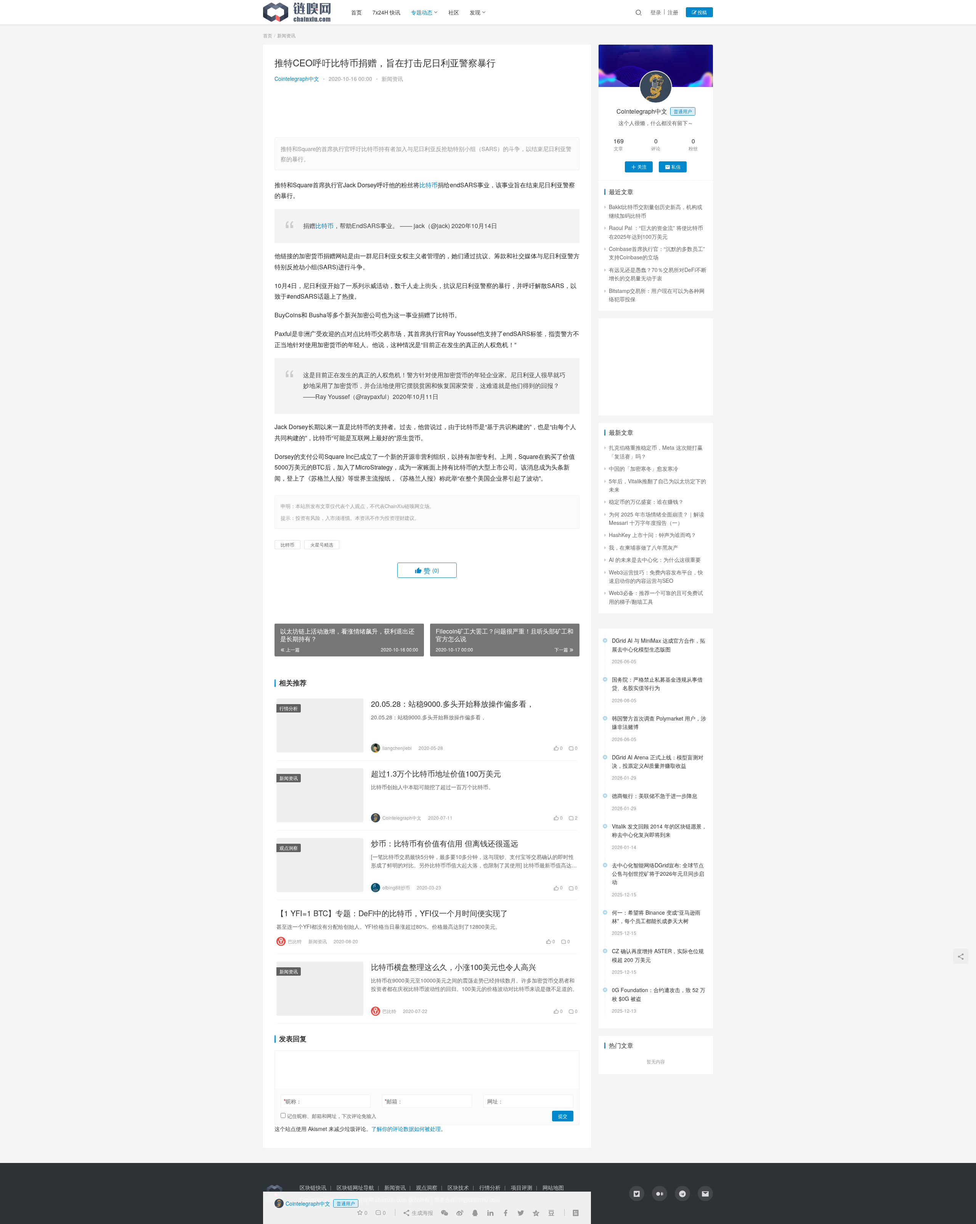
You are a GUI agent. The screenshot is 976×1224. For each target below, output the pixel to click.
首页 (356, 12)
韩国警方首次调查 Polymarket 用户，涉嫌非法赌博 (659, 722)
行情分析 (288, 708)
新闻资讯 (392, 78)
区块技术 (458, 1187)
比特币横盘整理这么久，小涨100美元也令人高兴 (453, 967)
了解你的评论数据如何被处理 (406, 1128)
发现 (475, 12)
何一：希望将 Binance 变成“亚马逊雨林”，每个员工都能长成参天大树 (656, 917)
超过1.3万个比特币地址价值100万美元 (436, 773)
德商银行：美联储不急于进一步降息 (654, 795)
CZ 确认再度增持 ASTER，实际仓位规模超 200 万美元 (658, 955)
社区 (453, 12)
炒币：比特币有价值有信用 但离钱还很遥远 (444, 843)
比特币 (428, 184)
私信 (676, 166)
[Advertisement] (427, 111)
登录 (655, 12)
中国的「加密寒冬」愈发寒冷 (643, 468)
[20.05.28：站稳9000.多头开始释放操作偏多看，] (319, 725)
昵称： (293, 1101)
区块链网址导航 (355, 1187)
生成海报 (421, 1212)
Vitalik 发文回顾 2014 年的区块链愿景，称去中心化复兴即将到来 (659, 830)
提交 (562, 1116)
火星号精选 (321, 544)
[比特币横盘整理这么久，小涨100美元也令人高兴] (319, 989)
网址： (495, 1101)
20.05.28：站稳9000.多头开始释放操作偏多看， (452, 703)
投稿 (702, 12)
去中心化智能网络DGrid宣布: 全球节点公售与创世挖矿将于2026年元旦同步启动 (658, 873)
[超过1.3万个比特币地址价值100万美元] (319, 795)
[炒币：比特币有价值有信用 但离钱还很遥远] (319, 865)
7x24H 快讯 (386, 12)
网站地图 (553, 1187)
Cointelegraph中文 (296, 78)
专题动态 (421, 12)
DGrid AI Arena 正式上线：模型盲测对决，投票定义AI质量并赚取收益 (657, 761)
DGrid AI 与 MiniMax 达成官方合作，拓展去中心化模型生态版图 (658, 645)
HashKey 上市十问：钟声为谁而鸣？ (652, 535)
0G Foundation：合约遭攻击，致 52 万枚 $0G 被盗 (658, 994)
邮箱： (394, 1101)
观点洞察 (288, 847)
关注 (642, 166)
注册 (673, 12)
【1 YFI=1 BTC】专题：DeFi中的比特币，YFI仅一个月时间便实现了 (392, 913)
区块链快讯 (313, 1187)
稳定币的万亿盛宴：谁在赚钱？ (646, 501)
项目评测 (521, 1187)
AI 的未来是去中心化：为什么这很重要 (655, 559)
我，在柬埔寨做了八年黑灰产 (643, 547)
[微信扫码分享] (444, 1212)
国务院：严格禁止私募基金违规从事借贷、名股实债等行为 (657, 684)
